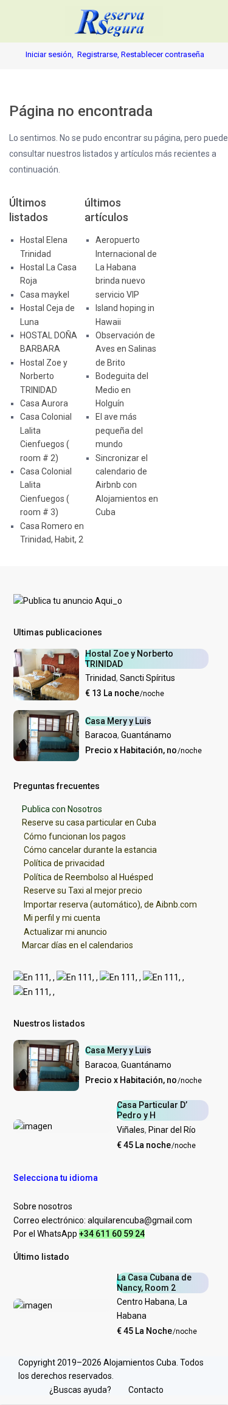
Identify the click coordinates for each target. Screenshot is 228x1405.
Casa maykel (44, 294)
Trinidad (100, 678)
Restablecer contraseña (162, 54)
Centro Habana (145, 1302)
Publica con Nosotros (62, 809)
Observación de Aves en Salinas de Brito (125, 348)
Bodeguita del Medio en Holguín (121, 389)
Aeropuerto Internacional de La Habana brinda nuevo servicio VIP (126, 267)
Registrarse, (99, 54)
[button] (61, 1178)
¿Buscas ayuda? (80, 1390)
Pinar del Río (172, 1130)
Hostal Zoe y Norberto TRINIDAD (43, 376)
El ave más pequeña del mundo (119, 430)
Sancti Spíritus (147, 678)
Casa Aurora (44, 403)
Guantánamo (146, 735)
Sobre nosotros (42, 1206)
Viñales (131, 1130)
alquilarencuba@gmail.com (140, 1220)
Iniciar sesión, (50, 54)
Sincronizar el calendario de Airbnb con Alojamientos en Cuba (126, 485)
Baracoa (101, 735)
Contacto (146, 1390)
